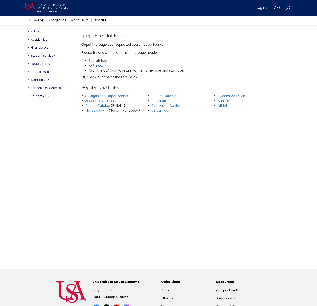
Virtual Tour (160, 110)
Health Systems (163, 96)
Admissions (39, 31)
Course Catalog (97, 105)
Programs (57, 20)
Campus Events (227, 290)
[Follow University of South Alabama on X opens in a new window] (106, 301)
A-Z (277, 7)
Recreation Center (166, 105)
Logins (261, 7)
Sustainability (225, 298)
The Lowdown (96, 110)
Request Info (40, 72)
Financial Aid (40, 47)
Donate (100, 20)
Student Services (43, 56)
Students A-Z (40, 96)
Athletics (224, 105)
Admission (80, 20)
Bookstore (159, 101)
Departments (40, 64)
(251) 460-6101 (102, 290)
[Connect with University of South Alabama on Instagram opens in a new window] (126, 301)
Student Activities (231, 96)
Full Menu (35, 20)
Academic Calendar (100, 101)
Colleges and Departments (106, 96)
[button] (288, 7)
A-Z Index (96, 65)
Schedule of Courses (46, 88)
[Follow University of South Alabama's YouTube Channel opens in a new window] (116, 301)
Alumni (166, 290)
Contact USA (40, 80)
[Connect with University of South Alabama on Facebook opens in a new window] (96, 301)
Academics (39, 39)
